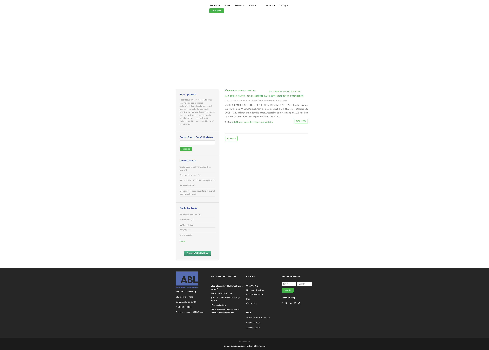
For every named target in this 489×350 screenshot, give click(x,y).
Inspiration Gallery (254, 295)
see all (182, 242)
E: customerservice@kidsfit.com (190, 312)
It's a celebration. (187, 186)
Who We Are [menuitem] (214, 5)
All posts (231, 138)
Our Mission (244, 342)
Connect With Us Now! (197, 253)
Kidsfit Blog (264, 101)
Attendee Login (253, 328)
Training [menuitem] (283, 5)
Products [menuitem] (238, 5)
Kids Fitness (187, 220)
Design (273, 101)
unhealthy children (251, 122)
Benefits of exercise (190, 214)
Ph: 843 (179, 307)
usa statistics (267, 122)
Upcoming (255, 290)
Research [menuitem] (269, 5)
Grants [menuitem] (251, 5)
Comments (283, 101)
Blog (248, 299)
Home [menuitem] (227, 5)
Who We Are (252, 286)
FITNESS (185, 230)
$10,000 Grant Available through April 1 (197, 180)
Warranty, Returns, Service (258, 318)
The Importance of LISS (190, 175)
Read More (301, 121)
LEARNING (186, 225)
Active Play (186, 235)
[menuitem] (260, 4)
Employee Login (253, 323)
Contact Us (251, 303)
